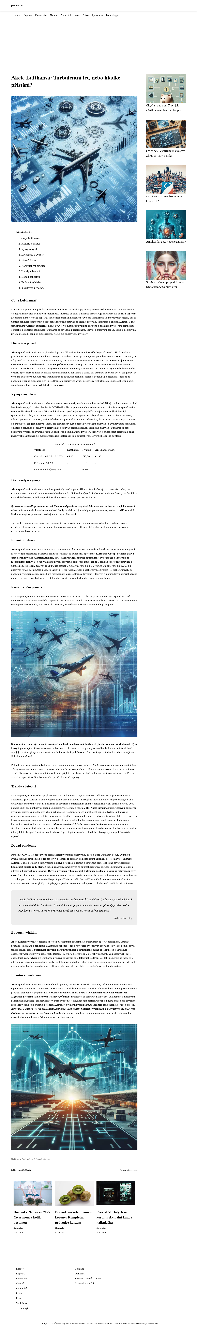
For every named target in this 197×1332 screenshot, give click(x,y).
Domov (16, 15)
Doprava (27, 15)
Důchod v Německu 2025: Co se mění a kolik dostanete (32, 1217)
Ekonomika (41, 15)
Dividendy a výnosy (32, 254)
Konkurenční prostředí (33, 265)
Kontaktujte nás (43, 1159)
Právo (85, 15)
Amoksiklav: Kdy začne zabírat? (166, 241)
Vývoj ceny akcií (30, 249)
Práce (77, 15)
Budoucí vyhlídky (31, 282)
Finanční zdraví (30, 260)
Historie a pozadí (30, 243)
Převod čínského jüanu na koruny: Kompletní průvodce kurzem (74, 1217)
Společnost (97, 15)
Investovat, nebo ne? (32, 287)
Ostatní (54, 15)
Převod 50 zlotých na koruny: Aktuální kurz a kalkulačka (114, 1217)
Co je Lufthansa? (30, 238)
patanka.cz (17, 5)
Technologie (112, 15)
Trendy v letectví (30, 271)
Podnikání (65, 15)
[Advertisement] (98, 39)
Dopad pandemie (30, 276)
